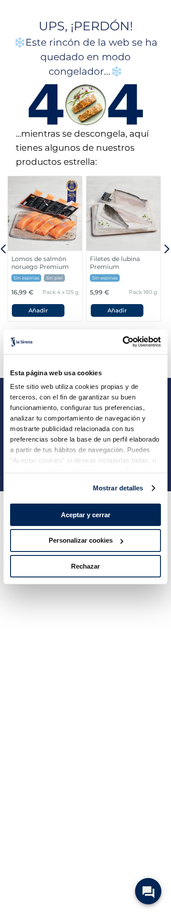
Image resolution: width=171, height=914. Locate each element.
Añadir (38, 310)
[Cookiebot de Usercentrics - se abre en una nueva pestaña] (123, 342)
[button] (38, 310)
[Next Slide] (166, 248)
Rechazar (85, 566)
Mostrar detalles (118, 488)
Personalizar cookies (81, 540)
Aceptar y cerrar (85, 514)
